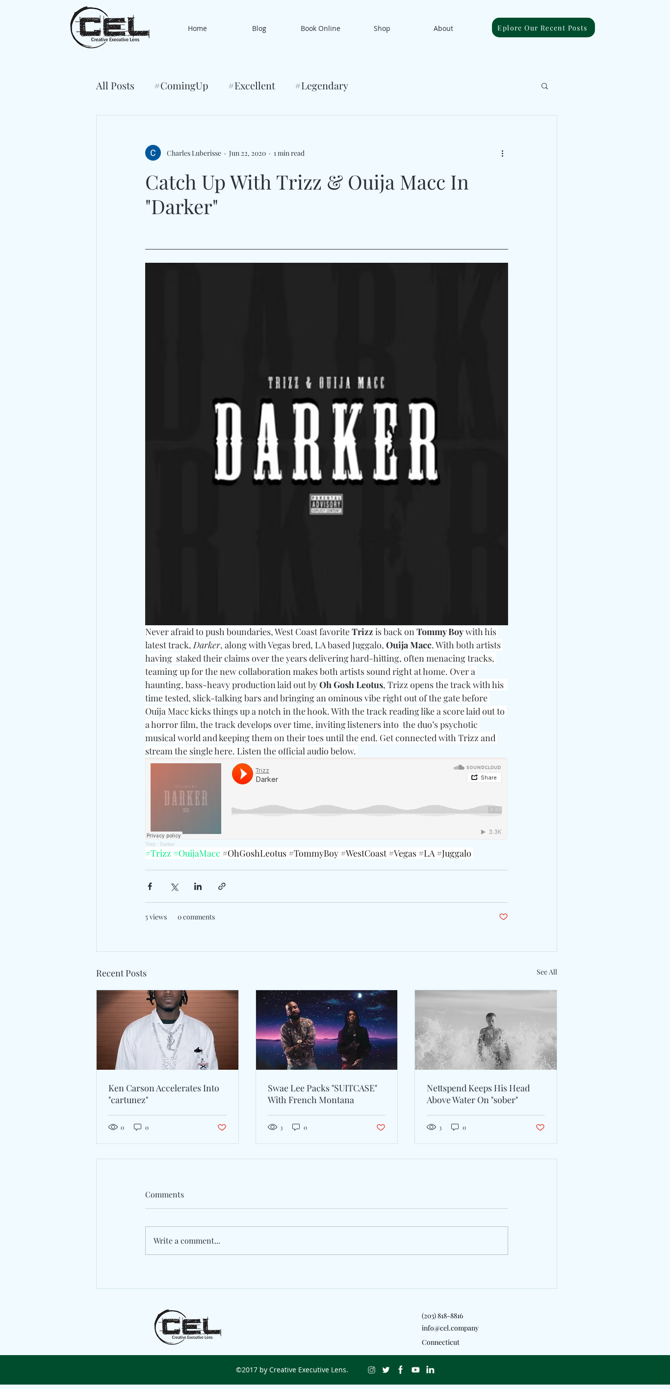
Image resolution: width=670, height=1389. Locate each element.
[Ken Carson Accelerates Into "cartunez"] (167, 1030)
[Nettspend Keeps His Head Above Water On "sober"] (486, 1030)
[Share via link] (222, 886)
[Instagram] (371, 1370)
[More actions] (502, 153)
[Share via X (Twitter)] (174, 886)
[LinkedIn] (430, 1370)
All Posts (115, 85)
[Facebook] (401, 1370)
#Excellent (251, 85)
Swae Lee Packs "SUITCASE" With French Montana (322, 1094)
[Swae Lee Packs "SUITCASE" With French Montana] (327, 1030)
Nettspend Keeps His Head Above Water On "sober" (478, 1094)
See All (547, 971)
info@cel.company (450, 1328)
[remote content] (326, 802)
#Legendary (321, 85)
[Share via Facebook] (150, 886)
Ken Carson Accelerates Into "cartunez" (163, 1094)
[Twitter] (386, 1370)
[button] (544, 85)
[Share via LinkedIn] (198, 886)
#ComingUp (181, 85)
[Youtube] (415, 1370)
